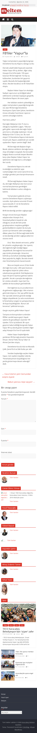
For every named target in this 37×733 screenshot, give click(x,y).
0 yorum (25, 56)
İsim (3, 429)
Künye (3, 694)
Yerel (21, 625)
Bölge (5, 625)
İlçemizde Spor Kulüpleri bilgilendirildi (24, 664)
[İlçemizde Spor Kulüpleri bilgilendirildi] (7, 662)
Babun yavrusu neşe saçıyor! (21, 382)
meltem (18, 56)
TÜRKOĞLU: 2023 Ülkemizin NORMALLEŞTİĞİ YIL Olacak (19, 6)
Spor (5, 49)
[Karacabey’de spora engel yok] (7, 672)
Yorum (4, 399)
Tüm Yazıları (14, 477)
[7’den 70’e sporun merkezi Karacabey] (7, 651)
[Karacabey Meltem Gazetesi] (3, 19)
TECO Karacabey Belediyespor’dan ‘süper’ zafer (18, 630)
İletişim (3, 701)
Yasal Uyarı (5, 697)
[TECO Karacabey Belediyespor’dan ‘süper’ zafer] (18, 605)
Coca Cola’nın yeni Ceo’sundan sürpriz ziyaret (16, 375)
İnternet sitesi (6, 452)
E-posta (4, 440)
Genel (11, 625)
